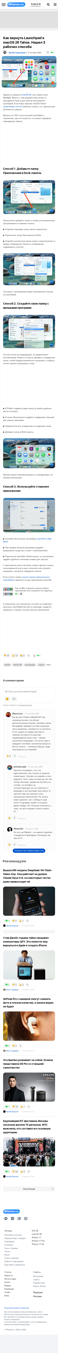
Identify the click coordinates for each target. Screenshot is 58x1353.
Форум (7, 1285)
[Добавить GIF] (14, 698)
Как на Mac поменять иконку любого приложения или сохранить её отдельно (33, 589)
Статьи (7, 1271)
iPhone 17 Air (38, 1244)
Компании (9, 1288)
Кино (6, 1295)
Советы (41, 664)
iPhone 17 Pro (38, 1240)
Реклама (37, 1296)
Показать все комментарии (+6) (29, 850)
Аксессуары (10, 1278)
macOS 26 (26, 94)
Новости (8, 1275)
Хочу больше (29, 1189)
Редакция (38, 1292)
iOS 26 (35, 1230)
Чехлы (7, 1251)
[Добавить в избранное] (48, 52)
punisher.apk (20, 766)
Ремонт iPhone (39, 1286)
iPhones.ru (10, 1329)
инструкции (30, 664)
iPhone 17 (36, 1237)
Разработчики (39, 1282)
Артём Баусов (12, 925)
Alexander (18, 828)
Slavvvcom (17, 713)
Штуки (7, 1254)
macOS (7, 664)
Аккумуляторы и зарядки (15, 1238)
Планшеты (8, 1244)
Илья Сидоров (12, 989)
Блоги (7, 1282)
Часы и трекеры (11, 1248)
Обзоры (8, 1230)
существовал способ (12, 106)
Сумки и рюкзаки (11, 1258)
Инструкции (38, 1276)
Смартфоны (9, 1241)
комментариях (25, 705)
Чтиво (7, 1292)
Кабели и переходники (14, 1261)
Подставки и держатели (14, 1264)
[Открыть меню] (4, 4)
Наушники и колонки (13, 1234)
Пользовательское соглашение (16, 1308)
